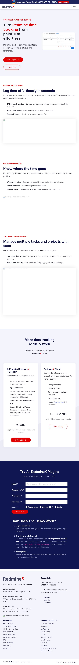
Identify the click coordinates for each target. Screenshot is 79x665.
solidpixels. (72, 662)
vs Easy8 (44, 645)
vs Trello (44, 626)
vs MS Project (45, 640)
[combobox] (46, 502)
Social (59, 507)
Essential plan (59, 402)
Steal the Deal (63, 2)
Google (45, 507)
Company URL (18, 490)
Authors (5, 648)
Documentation (8, 642)
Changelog (7, 645)
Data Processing (8, 632)
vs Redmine (45, 629)
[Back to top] (74, 660)
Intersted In (17, 502)
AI (52, 507)
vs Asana (44, 642)
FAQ (4, 640)
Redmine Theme (46, 651)
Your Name (17, 496)
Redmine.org (33, 507)
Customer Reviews (9, 637)
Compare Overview (47, 623)
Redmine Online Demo (48, 648)
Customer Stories (9, 634)
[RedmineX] (8, 7)
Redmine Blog (8, 623)
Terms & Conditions (9, 626)
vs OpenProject (46, 637)
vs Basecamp (45, 632)
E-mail (15, 484)
